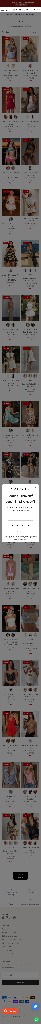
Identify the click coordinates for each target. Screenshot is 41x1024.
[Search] (7, 9)
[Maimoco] (20, 9)
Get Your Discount (20, 525)
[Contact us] (36, 1019)
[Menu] (2, 9)
